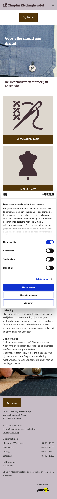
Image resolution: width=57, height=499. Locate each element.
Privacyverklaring (11, 432)
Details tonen (42, 279)
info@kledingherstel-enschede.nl (20, 429)
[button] (51, 5)
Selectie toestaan (28, 295)
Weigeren (28, 303)
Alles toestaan (28, 287)
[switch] (50, 250)
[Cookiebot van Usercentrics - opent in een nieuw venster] (42, 194)
